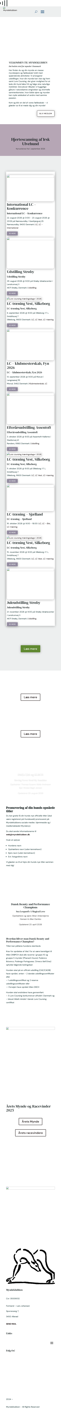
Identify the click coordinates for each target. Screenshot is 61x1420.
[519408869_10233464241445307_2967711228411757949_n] (30, 22)
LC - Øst (46, 523)
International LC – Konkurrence (21, 206)
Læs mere (30, 649)
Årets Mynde (30, 1121)
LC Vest (38, 319)
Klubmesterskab (36, 383)
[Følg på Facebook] (8, 1360)
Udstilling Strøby (20, 271)
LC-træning (48, 319)
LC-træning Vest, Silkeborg (28, 303)
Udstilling (32, 287)
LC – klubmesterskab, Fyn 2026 (28, 365)
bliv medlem (45, 113)
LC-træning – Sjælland (25, 514)
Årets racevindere (30, 1133)
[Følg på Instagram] (14, 1360)
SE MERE (12, 233)
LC (36, 224)
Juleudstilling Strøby (23, 602)
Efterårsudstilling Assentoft (29, 427)
